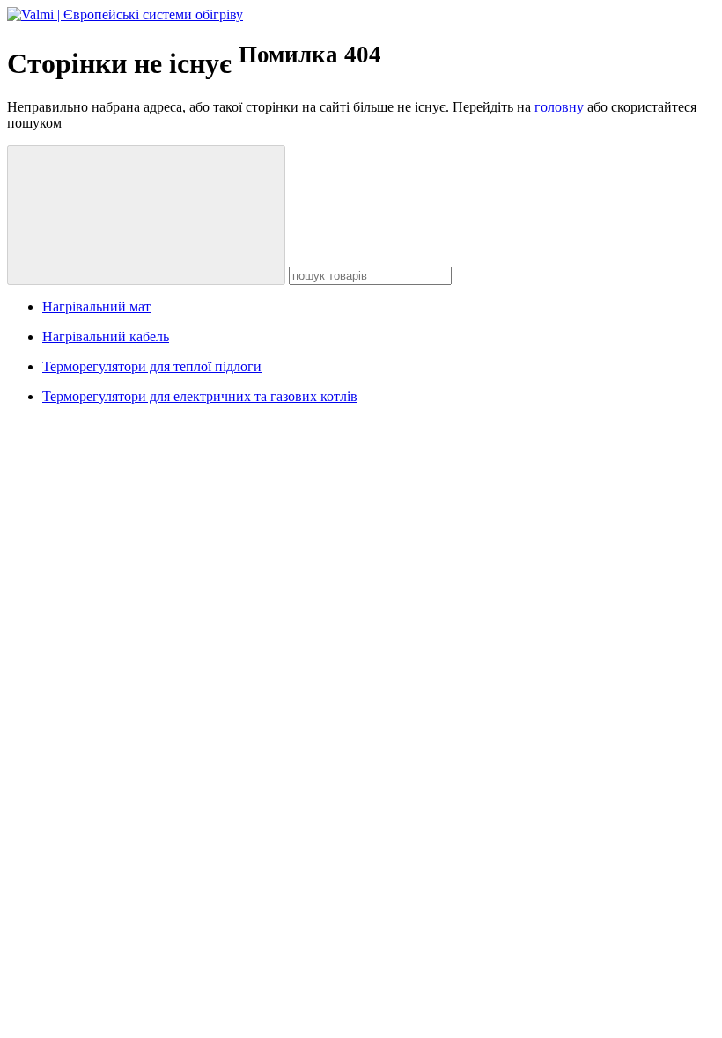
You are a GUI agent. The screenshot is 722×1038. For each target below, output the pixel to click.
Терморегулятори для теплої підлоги (152, 366)
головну (559, 106)
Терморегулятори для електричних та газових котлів (199, 396)
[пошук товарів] (146, 215)
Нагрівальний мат (96, 306)
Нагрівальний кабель (105, 336)
